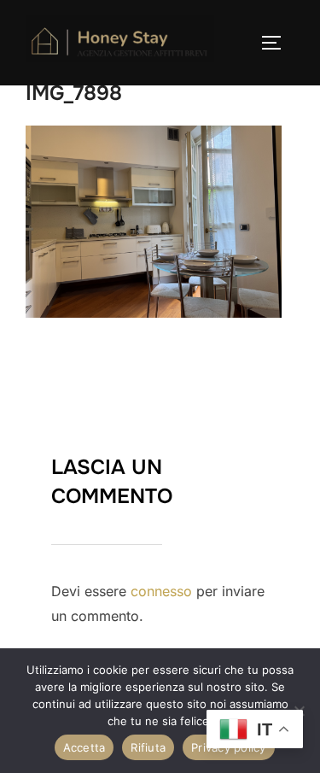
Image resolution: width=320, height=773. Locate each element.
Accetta (84, 747)
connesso (161, 591)
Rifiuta (148, 747)
